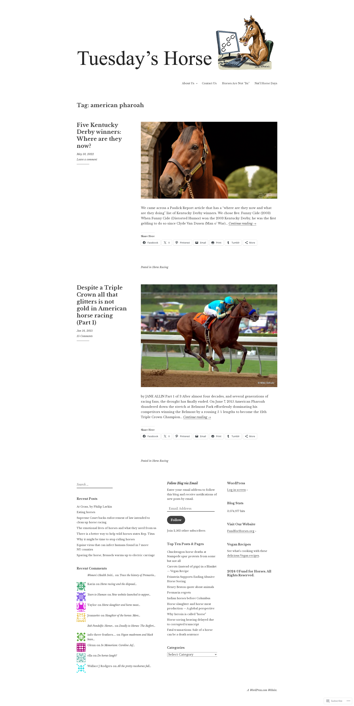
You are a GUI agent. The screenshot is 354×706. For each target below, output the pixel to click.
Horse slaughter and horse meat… (121, 605)
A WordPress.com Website (262, 690)
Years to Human (97, 594)
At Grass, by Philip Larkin (94, 506)
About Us (188, 83)
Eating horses (86, 512)
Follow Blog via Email (182, 483)
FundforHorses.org (240, 531)
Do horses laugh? (107, 655)
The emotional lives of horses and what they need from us (116, 528)
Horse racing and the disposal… (118, 584)
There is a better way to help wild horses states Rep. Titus (116, 533)
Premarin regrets (179, 592)
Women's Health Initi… (100, 575)
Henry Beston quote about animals (190, 587)
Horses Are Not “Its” (235, 83)
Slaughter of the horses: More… (122, 615)
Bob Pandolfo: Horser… (100, 625)
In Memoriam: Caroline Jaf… (118, 645)
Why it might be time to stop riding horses (106, 539)
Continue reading (242, 223)
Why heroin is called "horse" (186, 614)
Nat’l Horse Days (266, 83)
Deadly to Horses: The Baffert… (137, 625)
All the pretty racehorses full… (134, 666)
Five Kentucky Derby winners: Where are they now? (99, 135)
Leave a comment (87, 159)
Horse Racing (160, 267)
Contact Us (209, 83)
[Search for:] (94, 484)
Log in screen (236, 489)
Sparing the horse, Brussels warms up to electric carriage (116, 555)
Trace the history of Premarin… (137, 575)
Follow (176, 520)
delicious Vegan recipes (243, 555)
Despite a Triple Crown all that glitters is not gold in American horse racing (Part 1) (102, 305)
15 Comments (85, 336)
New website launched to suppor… (131, 594)
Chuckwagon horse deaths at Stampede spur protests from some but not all (191, 556)
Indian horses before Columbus (188, 598)
